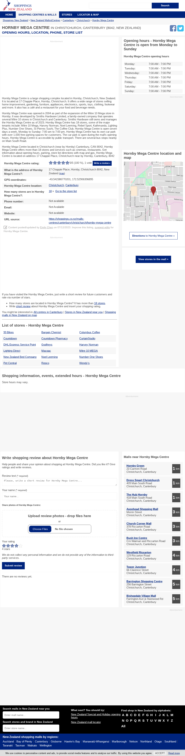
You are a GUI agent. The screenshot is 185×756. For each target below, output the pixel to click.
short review (23, 306)
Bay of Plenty (24, 741)
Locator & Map (88, 14)
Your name (14, 490)
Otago (158, 741)
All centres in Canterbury (48, 312)
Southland (170, 741)
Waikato (32, 745)
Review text (15, 475)
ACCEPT (160, 753)
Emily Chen (46, 227)
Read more (174, 753)
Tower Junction (136, 566)
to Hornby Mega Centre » (153, 235)
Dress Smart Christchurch (143, 480)
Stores (67, 14)
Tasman (20, 745)
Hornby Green (135, 465)
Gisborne (56, 741)
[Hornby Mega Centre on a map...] (153, 219)
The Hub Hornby (136, 494)
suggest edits (102, 227)
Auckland (8, 741)
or (59, 518)
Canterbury (41, 741)
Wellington (46, 745)
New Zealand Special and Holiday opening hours (96, 716)
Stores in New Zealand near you (84, 312)
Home (9, 14)
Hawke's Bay (72, 741)
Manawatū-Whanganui (96, 741)
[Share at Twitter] (180, 28)
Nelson (133, 741)
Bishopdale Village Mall (141, 595)
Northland (146, 741)
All (123, 726)
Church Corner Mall (138, 523)
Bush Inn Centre (136, 537)
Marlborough (119, 741)
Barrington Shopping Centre (144, 581)
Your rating (8, 541)
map (62, 173)
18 (50, 191)
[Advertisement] (32, 68)
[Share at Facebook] (173, 28)
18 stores (99, 303)
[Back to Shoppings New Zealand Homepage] (46, 5)
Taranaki (8, 745)
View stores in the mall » (153, 259)
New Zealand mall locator (86, 722)
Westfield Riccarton (138, 552)
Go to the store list (66, 191)
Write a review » (102, 163)
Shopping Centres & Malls (37, 14)
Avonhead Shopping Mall (142, 509)
